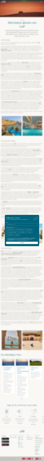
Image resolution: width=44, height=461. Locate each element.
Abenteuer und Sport (20, 229)
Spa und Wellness (22, 232)
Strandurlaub (10, 235)
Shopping (17, 235)
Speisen (30, 232)
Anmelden (22, 242)
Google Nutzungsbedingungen (22, 240)
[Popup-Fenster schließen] (37, 216)
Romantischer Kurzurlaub (12, 232)
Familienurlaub (29, 229)
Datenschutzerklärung (25, 238)
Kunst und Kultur (10, 229)
